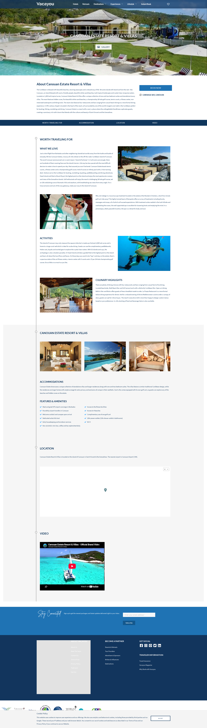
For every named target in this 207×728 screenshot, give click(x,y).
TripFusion (74, 668)
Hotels (75, 4)
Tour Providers (110, 651)
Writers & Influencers (112, 660)
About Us (74, 647)
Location (120, 122)
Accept (160, 718)
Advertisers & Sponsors (112, 655)
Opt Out (73, 672)
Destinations (109, 664)
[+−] (105, 492)
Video (154, 122)
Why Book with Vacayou (147, 669)
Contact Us (74, 655)
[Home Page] (45, 4)
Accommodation (86, 122)
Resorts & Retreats (111, 647)
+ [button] (164, 469)
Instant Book (146, 4)
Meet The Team (76, 651)
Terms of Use (75, 660)
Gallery (105, 47)
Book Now (155, 88)
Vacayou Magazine (145, 665)
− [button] (167, 469)
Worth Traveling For (52, 122)
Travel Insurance (144, 661)
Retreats (85, 4)
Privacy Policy (75, 664)
